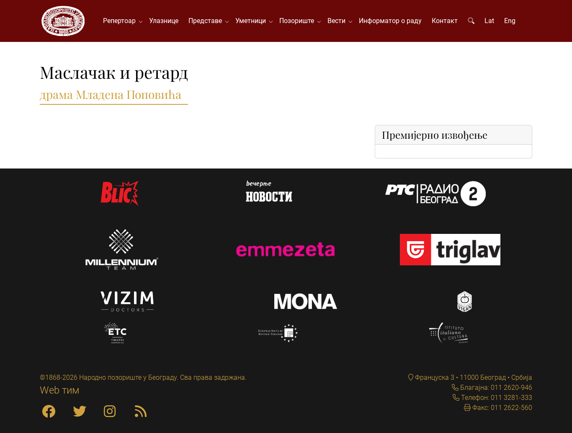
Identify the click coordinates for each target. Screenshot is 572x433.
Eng (509, 21)
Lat (489, 21)
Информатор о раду (390, 21)
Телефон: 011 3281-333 (495, 398)
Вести (338, 21)
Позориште (298, 21)
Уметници (252, 21)
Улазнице (163, 21)
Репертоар (121, 21)
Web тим (60, 390)
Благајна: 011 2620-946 (495, 388)
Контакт (445, 21)
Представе (206, 21)
